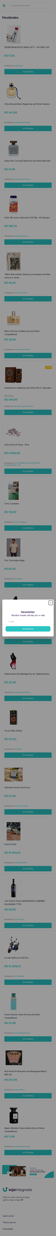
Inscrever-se (28, 629)
